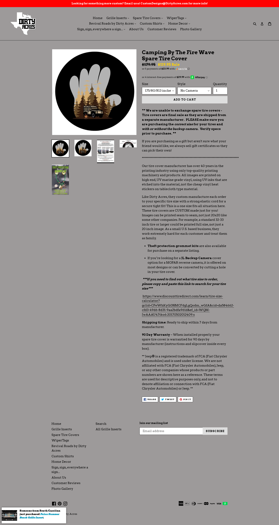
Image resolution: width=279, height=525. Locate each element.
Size (145, 84)
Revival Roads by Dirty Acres (113, 23)
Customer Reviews (161, 29)
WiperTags (177, 18)
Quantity (220, 84)
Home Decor (180, 23)
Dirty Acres (69, 513)
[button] (184, 68)
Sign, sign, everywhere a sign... (102, 29)
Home (98, 18)
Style (181, 84)
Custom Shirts (153, 23)
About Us (136, 29)
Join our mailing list (154, 423)
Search (101, 424)
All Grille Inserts (108, 429)
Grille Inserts (118, 18)
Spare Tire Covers (148, 18)
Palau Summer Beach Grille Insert (39, 515)
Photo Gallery (191, 29)
